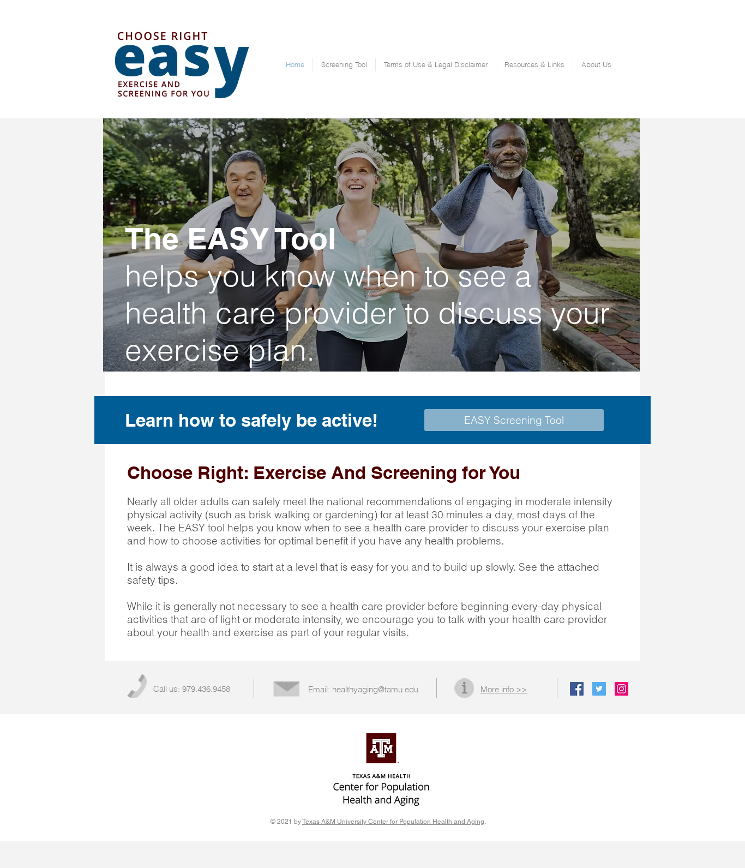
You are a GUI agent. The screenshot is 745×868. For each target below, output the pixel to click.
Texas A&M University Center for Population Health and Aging (393, 821)
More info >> (503, 689)
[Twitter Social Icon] (599, 689)
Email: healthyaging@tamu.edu (363, 689)
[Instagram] (621, 689)
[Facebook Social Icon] (577, 689)
